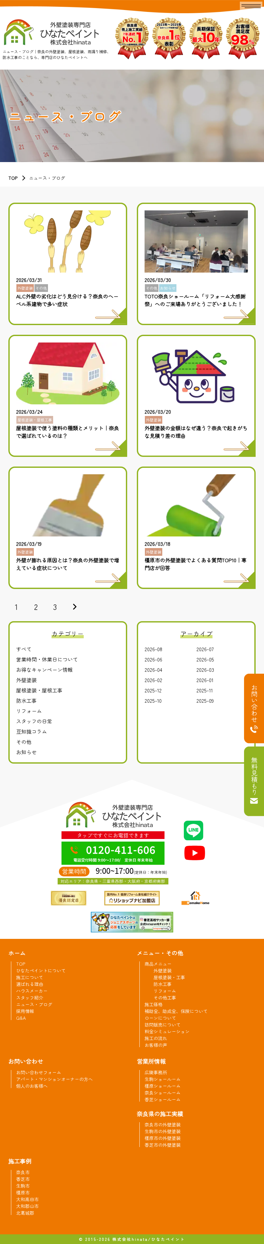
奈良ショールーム (163, 1092)
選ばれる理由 (29, 984)
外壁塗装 (26, 680)
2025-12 (153, 690)
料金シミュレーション (167, 1031)
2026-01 (204, 680)
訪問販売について (163, 1024)
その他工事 (165, 997)
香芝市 (23, 1179)
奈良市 (23, 1172)
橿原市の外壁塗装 (163, 1138)
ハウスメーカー (32, 990)
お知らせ (26, 752)
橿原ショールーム (163, 1086)
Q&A (21, 1018)
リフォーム (29, 711)
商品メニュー (158, 963)
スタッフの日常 (34, 721)
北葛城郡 (25, 1212)
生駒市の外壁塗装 (163, 1131)
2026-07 (205, 649)
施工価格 (154, 1004)
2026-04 (153, 669)
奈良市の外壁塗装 (163, 1124)
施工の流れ (156, 1038)
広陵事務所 (156, 1072)
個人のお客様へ (32, 1086)
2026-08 (153, 649)
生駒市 (23, 1185)
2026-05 (205, 659)
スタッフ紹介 (29, 997)
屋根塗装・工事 (169, 977)
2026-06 (153, 659)
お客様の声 (156, 1045)
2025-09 (205, 700)
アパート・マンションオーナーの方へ (54, 1079)
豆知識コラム (31, 731)
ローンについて (160, 1018)
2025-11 (204, 690)
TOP (12, 178)
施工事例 (20, 1161)
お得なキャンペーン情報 (44, 669)
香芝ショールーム (163, 1099)
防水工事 (26, 700)
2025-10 (153, 700)
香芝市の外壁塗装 (163, 1145)
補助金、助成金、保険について (176, 1011)
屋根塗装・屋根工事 (39, 690)
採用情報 (25, 1011)
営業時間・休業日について (47, 659)
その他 (24, 742)
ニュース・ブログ (34, 1004)
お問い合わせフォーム (38, 1072)
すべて (24, 649)
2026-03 (205, 669)
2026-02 (153, 680)
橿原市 (23, 1192)
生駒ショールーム (163, 1079)
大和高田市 (27, 1199)
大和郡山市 (27, 1206)
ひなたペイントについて (41, 970)
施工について (29, 977)
